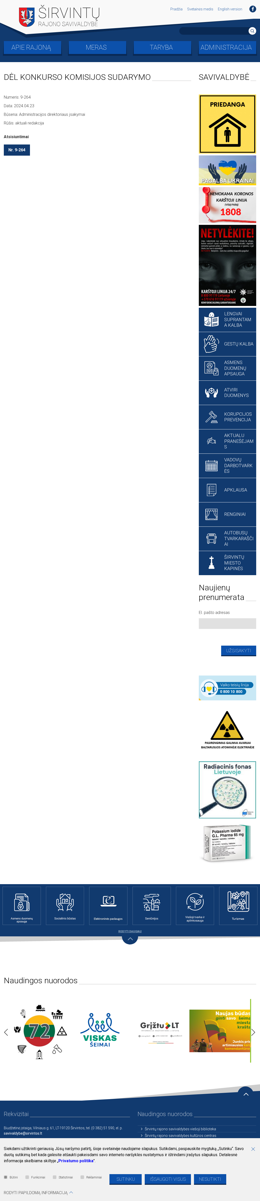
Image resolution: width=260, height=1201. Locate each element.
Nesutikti (210, 1179)
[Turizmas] (238, 905)
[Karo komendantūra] (221, 1031)
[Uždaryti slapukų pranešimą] (255, 1149)
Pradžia (176, 9)
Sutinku (126, 1179)
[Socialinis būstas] (65, 905)
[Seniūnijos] (151, 905)
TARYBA (161, 47)
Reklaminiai (94, 1177)
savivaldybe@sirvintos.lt (23, 1133)
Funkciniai (38, 1177)
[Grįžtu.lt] (160, 1031)
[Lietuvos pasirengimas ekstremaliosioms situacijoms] (39, 1030)
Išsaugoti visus (168, 1179)
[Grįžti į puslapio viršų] (245, 1094)
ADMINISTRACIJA (226, 47)
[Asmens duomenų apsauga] (21, 905)
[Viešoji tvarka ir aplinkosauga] (195, 905)
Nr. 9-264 (16, 150)
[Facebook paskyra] (252, 9)
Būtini (14, 1177)
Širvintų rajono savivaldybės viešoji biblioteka (180, 1129)
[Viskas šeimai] (100, 1030)
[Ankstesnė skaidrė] (4, 1030)
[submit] (252, 31)
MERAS (96, 47)
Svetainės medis (200, 9)
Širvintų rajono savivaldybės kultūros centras (180, 1136)
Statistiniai (66, 1177)
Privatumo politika (75, 1160)
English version (230, 9)
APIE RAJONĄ (31, 47)
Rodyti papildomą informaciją (36, 1192)
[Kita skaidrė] (251, 1030)
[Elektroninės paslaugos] (108, 905)
